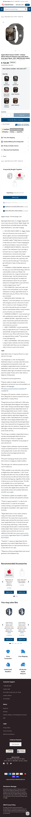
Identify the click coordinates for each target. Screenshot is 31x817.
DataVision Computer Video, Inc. (17, 779)
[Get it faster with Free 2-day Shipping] (22, 124)
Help (27, 4)
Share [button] (4, 156)
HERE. (6, 797)
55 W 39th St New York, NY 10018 (12, 692)
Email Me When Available (15, 120)
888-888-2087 (20, 4)
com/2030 (14, 325)
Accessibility (6, 698)
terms (8, 492)
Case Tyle (5, 74)
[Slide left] (12, 51)
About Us (5, 708)
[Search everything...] (25, 9)
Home (2, 16)
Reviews (5, 711)
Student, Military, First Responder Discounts (15, 715)
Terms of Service (7, 731)
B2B (4, 718)
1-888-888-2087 (7, 686)
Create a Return (7, 695)
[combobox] (15, 9)
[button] (1, 9)
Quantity (3, 112)
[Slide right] (19, 51)
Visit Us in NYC (15, 757)
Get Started (15, 744)
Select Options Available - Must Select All (13, 68)
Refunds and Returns (9, 734)
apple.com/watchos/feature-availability (14, 388)
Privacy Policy (6, 727)
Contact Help (6, 689)
